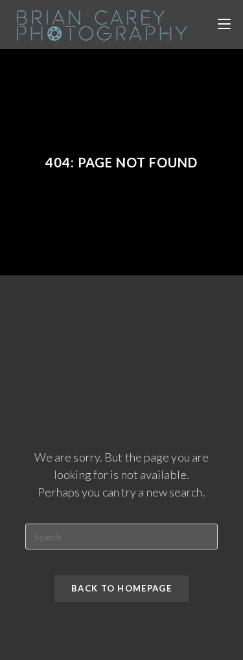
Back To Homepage (121, 588)
